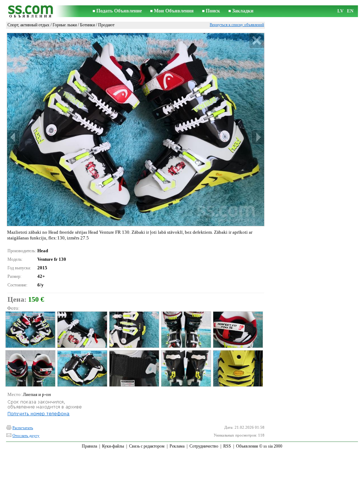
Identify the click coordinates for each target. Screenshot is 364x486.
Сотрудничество (203, 446)
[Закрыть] (256, 40)
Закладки (242, 11)
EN (350, 11)
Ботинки (87, 24)
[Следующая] (257, 137)
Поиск (213, 11)
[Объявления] (31, 11)
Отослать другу (25, 435)
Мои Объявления (174, 11)
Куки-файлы (113, 446)
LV (340, 11)
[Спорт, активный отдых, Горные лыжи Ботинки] (30, 329)
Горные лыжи (65, 24)
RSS (227, 446)
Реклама (177, 446)
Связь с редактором (147, 446)
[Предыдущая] (13, 137)
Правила (89, 446)
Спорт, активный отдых (28, 24)
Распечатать (22, 428)
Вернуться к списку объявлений (237, 24)
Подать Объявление (119, 11)
